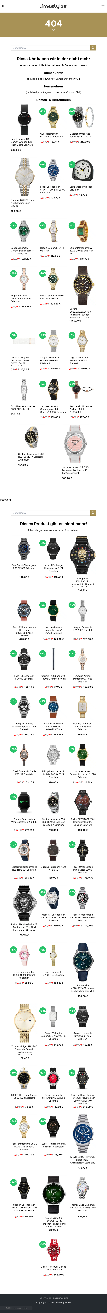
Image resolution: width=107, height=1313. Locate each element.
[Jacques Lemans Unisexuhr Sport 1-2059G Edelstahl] (24, 707)
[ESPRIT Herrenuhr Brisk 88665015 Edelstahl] (53, 1127)
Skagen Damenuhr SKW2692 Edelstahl (83, 629)
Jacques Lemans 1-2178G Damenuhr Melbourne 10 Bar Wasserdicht (75, 470)
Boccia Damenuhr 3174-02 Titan (52, 249)
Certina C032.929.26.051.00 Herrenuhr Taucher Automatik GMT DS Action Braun (80, 315)
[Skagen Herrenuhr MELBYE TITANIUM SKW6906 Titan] (53, 707)
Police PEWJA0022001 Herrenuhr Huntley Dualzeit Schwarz (83, 822)
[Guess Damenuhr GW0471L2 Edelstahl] (53, 955)
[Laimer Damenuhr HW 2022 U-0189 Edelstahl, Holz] (83, 231)
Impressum (45, 1298)
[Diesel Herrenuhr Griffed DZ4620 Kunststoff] (53, 1250)
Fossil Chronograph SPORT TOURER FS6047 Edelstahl (52, 189)
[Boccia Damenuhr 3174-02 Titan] (53, 231)
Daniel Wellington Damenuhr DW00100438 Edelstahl (53, 1036)
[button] (3, 6)
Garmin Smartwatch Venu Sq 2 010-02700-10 (24, 820)
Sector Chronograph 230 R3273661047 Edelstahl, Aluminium (31, 457)
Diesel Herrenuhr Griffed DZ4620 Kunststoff (53, 1268)
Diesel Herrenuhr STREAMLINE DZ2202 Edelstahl (53, 1098)
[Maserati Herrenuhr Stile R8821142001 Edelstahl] (24, 850)
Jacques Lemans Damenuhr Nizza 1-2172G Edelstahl (83, 774)
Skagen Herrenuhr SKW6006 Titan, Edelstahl (82, 1036)
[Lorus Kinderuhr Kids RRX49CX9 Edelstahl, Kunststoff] (24, 955)
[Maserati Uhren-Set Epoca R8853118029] (83, 117)
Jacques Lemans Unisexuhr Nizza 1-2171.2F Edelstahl (53, 630)
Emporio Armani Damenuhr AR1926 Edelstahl (82, 679)
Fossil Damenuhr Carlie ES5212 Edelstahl (24, 773)
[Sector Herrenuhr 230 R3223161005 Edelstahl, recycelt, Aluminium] (53, 802)
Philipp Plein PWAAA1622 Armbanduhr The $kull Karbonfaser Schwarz (24, 927)
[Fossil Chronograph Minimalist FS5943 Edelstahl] (83, 850)
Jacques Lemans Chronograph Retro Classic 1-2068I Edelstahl (53, 409)
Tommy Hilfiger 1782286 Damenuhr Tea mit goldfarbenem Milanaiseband (24, 1050)
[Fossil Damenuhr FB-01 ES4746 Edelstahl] (53, 279)
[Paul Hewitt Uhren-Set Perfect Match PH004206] (83, 389)
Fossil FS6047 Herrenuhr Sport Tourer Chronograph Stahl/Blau (82, 1160)
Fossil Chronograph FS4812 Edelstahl (24, 677)
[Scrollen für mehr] (53, 30)
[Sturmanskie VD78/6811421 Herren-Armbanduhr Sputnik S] (83, 962)
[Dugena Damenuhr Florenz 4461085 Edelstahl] (83, 341)
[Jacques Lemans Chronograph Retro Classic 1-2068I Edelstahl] (53, 389)
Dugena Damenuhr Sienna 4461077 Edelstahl (82, 726)
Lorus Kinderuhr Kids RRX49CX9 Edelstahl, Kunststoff (24, 975)
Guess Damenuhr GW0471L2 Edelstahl (53, 973)
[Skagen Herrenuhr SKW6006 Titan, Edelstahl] (83, 1016)
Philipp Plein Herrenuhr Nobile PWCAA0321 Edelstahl (53, 774)
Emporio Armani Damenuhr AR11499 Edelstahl (21, 298)
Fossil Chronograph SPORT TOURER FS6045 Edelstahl (82, 917)
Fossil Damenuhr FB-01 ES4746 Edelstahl (52, 297)
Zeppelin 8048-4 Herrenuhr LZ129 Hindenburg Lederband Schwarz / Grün (54, 1222)
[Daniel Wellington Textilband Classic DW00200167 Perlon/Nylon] (24, 341)
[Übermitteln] (93, 47)
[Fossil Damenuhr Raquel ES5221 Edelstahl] (24, 389)
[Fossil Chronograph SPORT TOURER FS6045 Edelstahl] (83, 898)
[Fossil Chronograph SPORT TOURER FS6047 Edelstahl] (53, 170)
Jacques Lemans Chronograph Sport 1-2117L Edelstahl (22, 251)
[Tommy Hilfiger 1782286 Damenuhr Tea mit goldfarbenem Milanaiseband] (24, 1023)
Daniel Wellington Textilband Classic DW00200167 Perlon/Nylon (20, 362)
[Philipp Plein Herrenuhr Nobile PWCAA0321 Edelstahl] (53, 755)
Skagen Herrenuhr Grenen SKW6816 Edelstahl (49, 360)
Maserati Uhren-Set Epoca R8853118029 (80, 135)
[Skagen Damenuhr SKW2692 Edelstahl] (83, 610)
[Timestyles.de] (53, 6)
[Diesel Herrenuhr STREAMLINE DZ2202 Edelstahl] (53, 1078)
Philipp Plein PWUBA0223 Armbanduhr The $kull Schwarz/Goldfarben (82, 583)
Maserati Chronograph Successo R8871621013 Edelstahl (53, 917)
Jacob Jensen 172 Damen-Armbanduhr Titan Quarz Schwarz (22, 142)
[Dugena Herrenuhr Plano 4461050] (53, 850)
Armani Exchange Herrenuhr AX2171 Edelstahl (53, 568)
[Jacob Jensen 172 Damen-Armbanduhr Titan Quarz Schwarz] (24, 120)
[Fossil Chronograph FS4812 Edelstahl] (24, 659)
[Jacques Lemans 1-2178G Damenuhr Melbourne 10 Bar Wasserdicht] (75, 444)
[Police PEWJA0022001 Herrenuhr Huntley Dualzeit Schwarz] (83, 802)
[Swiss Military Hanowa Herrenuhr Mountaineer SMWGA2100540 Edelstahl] (83, 1078)
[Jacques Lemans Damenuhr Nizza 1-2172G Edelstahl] (83, 755)
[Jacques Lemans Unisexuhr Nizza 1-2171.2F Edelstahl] (53, 610)
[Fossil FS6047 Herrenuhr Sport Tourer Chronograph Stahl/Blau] (83, 1134)
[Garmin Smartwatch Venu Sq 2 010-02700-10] (24, 802)
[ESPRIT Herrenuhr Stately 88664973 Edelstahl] (24, 1078)
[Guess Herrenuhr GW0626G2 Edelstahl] (53, 117)
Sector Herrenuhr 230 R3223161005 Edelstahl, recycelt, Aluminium (53, 822)
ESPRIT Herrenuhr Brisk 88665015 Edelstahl (54, 1145)
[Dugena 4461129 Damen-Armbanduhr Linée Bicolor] (24, 177)
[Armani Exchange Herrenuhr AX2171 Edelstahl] (53, 548)
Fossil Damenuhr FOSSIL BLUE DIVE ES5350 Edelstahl (24, 1146)
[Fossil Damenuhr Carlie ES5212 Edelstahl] (24, 755)
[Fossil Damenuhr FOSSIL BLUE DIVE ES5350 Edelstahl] (24, 1127)
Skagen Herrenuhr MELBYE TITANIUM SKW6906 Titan (53, 726)
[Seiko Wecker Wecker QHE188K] (83, 170)
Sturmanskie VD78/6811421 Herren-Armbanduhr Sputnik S (83, 988)
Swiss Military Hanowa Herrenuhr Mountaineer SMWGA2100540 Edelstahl (83, 1099)
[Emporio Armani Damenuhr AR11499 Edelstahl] (24, 279)
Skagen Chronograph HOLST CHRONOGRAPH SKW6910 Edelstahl (24, 1208)
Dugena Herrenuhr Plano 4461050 (53, 868)
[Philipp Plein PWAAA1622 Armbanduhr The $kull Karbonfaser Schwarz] (24, 903)
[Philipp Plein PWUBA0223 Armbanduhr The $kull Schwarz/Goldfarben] (83, 555)
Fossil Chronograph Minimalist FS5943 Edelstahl (83, 870)
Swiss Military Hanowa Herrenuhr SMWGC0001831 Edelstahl (24, 631)
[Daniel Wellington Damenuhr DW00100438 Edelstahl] (53, 1016)
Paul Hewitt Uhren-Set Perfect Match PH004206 (81, 409)
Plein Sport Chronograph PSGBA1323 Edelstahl (24, 566)
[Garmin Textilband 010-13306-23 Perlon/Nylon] (53, 659)
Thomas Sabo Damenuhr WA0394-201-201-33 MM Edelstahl (83, 1208)
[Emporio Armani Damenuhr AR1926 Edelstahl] (83, 659)
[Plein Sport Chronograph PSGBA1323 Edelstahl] (24, 548)
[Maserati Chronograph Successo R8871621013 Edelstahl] (53, 898)
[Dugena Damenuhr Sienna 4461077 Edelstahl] (83, 707)
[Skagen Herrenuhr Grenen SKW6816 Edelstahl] (53, 341)
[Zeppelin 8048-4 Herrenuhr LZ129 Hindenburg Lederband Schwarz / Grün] (53, 1195)
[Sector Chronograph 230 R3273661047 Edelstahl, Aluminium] (31, 437)
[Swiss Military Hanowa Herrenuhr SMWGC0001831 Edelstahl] (24, 610)
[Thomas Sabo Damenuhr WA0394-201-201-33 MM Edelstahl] (83, 1188)
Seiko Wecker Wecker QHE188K (81, 188)
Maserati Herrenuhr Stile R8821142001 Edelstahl (24, 868)
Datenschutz (60, 1298)
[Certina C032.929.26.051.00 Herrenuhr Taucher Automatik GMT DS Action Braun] (83, 286)
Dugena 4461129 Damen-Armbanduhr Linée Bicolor (24, 203)
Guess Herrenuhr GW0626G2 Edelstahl (51, 135)
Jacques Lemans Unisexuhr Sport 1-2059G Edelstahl (24, 726)
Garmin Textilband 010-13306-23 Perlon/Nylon (53, 677)
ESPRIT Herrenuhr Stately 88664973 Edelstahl (24, 1096)
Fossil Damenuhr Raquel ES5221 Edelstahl (23, 408)
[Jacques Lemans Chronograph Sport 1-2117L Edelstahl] (24, 231)
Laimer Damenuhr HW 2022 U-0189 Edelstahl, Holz (82, 251)
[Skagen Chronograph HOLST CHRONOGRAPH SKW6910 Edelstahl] (24, 1188)
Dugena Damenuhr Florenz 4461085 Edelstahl (79, 360)
